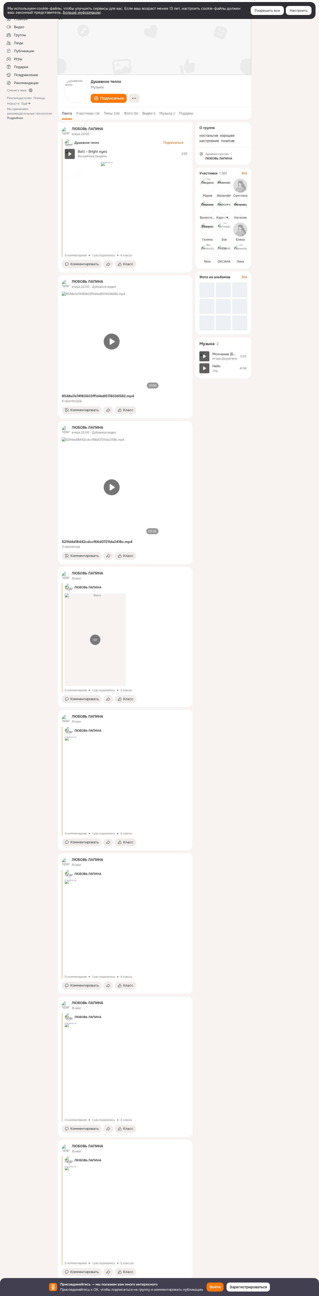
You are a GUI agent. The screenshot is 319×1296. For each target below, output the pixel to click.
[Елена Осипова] (240, 230)
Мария (207, 196)
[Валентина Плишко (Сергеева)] (207, 208)
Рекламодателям (19, 98)
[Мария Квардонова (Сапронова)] (207, 186)
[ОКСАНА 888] (224, 252)
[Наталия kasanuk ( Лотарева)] (240, 208)
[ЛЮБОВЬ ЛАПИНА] (66, 131)
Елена (240, 240)
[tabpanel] (125, 701)
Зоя (224, 240)
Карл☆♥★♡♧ (226, 218)
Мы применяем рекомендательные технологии (29, 113)
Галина (207, 240)
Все (244, 173)
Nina (207, 261)
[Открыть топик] (126, 154)
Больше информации (82, 12)
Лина (240, 261)
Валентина (208, 218)
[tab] (67, 113)
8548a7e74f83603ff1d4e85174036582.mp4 (98, 396)
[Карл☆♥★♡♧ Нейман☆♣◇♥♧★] (224, 208)
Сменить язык (17, 90)
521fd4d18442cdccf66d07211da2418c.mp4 (97, 541)
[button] (109, 98)
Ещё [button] (24, 104)
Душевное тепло (87, 143)
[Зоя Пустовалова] (224, 230)
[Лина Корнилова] (240, 252)
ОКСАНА (224, 261)
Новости (13, 104)
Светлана (240, 196)
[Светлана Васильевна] (240, 186)
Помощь (39, 98)
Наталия (240, 218)
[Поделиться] (108, 264)
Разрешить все (267, 10)
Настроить (299, 10)
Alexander (224, 196)
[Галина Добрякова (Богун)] (207, 230)
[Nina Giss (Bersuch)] (207, 252)
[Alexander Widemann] (224, 186)
